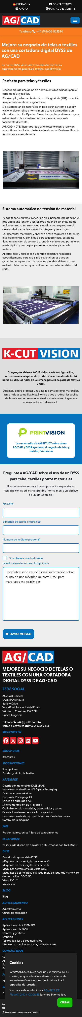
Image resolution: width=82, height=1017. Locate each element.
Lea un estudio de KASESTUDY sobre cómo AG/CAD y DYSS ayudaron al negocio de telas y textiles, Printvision (41, 447)
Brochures (8, 756)
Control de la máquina (15, 819)
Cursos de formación (14, 912)
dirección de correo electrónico (21, 521)
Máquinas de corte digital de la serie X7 (25, 865)
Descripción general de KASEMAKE (23, 785)
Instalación (8, 884)
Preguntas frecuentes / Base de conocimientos (30, 832)
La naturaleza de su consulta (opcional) (26, 563)
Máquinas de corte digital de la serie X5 (26, 861)
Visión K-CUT (10, 880)
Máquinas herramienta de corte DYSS (24, 868)
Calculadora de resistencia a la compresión (27, 812)
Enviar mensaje (19, 634)
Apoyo (23, 8)
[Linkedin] (27, 741)
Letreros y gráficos (13, 933)
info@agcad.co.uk (38, 725)
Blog (5, 896)
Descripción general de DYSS (19, 857)
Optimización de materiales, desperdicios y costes (32, 808)
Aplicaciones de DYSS (15, 929)
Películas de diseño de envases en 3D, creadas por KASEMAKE (39, 845)
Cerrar (65, 1002)
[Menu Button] (75, 20)
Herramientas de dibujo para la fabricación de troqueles (36, 816)
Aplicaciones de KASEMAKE (18, 925)
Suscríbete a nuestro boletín (26, 558)
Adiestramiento (11, 909)
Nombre (8, 503)
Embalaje (8, 936)
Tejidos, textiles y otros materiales (22, 940)
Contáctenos (62, 4)
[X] (13, 741)
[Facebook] (5, 741)
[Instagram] (20, 741)
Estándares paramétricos (17, 793)
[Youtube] (35, 741)
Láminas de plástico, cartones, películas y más (29, 944)
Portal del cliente (62, 8)
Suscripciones (10, 769)
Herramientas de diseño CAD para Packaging (29, 789)
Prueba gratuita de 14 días (18, 773)
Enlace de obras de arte (16, 800)
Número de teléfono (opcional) (21, 539)
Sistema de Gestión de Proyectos (22, 804)
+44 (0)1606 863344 (49, 31)
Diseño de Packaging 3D (17, 797)
